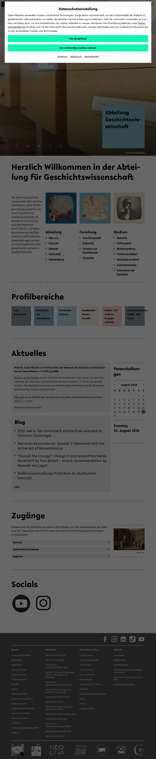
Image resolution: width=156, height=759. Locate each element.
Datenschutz (76, 56)
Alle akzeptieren (78, 38)
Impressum (62, 56)
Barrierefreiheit (91, 56)
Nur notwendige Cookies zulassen (78, 47)
